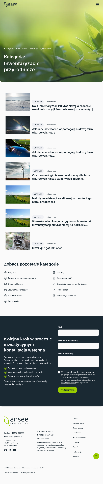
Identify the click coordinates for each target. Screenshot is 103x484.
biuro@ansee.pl (15, 437)
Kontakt (76, 457)
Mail (60, 327)
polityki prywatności (68, 383)
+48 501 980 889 (17, 433)
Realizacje (77, 433)
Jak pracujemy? (79, 423)
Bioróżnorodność (79, 438)
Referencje (77, 452)
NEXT (42, 468)
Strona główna (9, 49)
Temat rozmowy (65, 353)
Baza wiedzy (22, 49)
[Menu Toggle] (97, 5)
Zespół (75, 447)
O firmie (76, 442)
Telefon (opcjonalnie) (68, 340)
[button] (96, 456)
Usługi (75, 418)
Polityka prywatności (28, 473)
